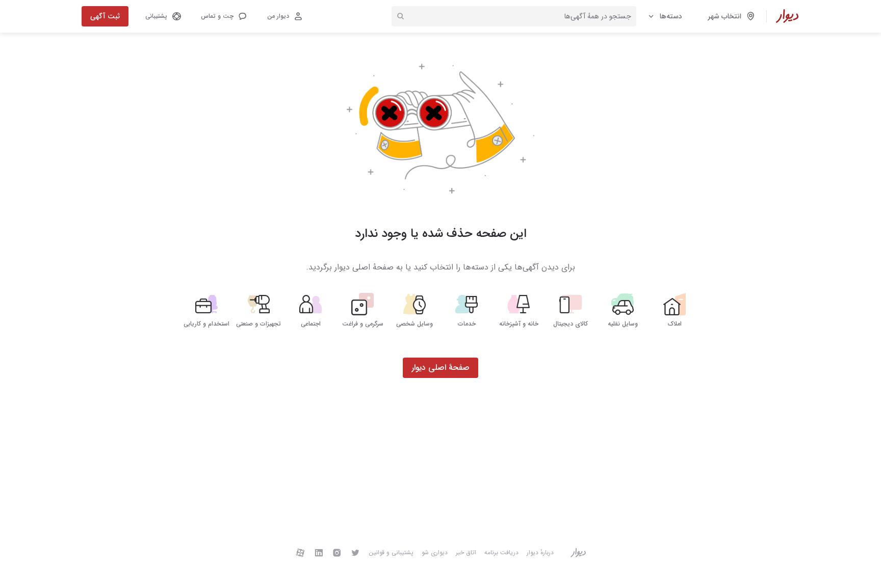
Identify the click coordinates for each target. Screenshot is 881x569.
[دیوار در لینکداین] (319, 552)
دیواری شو (435, 552)
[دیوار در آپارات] (300, 552)
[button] (223, 16)
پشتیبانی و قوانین (391, 552)
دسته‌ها (671, 16)
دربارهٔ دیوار (540, 552)
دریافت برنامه (501, 552)
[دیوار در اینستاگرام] (337, 552)
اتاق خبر (466, 552)
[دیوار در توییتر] (355, 552)
